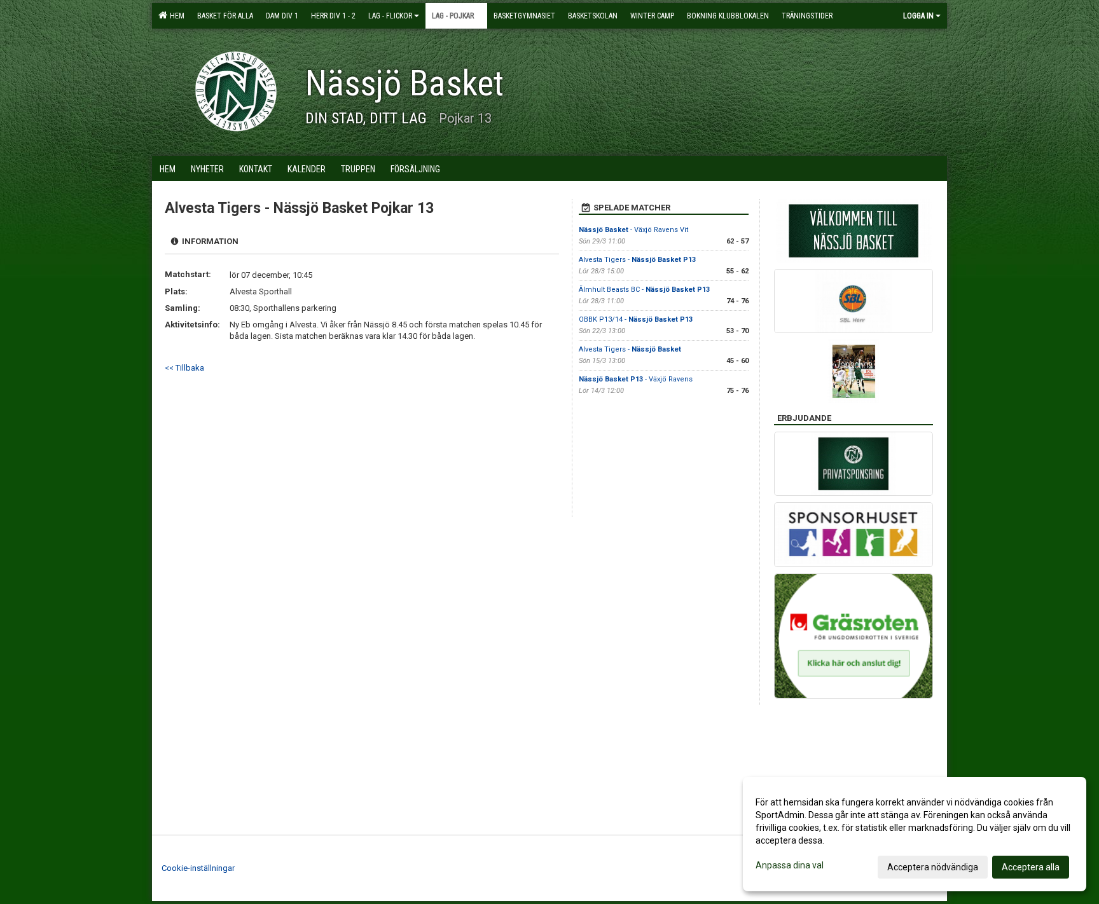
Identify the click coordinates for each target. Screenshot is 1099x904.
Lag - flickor (390, 15)
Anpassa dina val (790, 865)
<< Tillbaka (184, 368)
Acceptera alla (1031, 867)
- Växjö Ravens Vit (633, 230)
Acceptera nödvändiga (932, 867)
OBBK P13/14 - (636, 319)
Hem (175, 15)
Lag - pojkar (453, 15)
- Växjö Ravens (636, 379)
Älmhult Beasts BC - (644, 289)
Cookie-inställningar (198, 868)
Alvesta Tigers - (637, 260)
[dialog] (914, 834)
